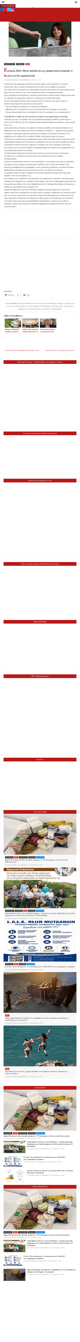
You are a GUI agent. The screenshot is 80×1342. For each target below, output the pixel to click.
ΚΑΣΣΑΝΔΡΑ (10, 910)
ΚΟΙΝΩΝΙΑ (20, 64)
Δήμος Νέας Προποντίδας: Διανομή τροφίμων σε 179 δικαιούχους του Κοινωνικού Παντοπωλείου (36, 861)
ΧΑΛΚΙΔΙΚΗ (40, 857)
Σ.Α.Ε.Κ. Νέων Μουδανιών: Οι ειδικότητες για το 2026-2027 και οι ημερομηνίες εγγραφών (40, 967)
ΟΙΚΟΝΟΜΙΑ (23, 857)
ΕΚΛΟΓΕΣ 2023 (9, 64)
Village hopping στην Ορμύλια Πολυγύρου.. (60, 350)
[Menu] (3, 2)
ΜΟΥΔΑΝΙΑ (9, 857)
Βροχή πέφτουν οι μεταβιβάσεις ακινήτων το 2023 (22, 350)
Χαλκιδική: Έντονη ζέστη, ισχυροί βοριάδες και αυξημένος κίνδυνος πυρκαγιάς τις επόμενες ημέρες (36, 1072)
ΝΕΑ (27, 64)
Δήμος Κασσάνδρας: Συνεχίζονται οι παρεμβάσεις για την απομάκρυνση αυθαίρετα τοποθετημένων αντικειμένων (36, 1019)
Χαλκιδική (32, 857)
